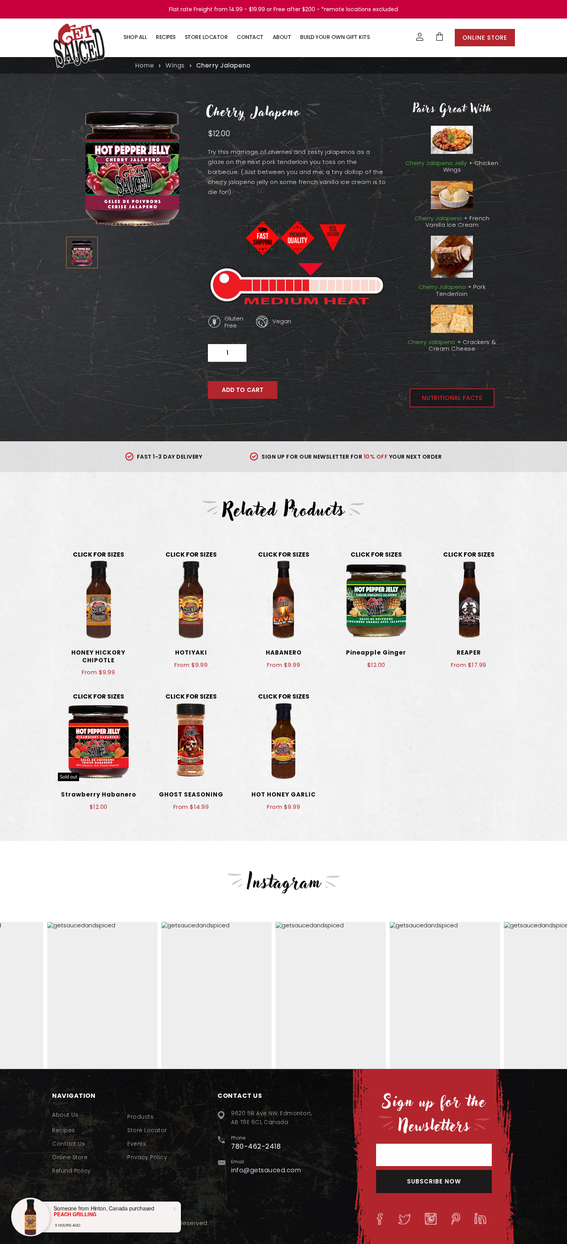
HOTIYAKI (191, 652)
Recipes (166, 37)
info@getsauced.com (266, 1170)
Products (140, 1117)
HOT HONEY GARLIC (283, 794)
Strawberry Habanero (98, 794)
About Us (65, 1115)
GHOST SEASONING (191, 794)
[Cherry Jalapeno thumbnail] (82, 252)
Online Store (484, 38)
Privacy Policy (147, 1157)
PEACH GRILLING (75, 1214)
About (282, 37)
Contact (250, 37)
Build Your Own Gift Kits (335, 37)
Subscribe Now (434, 1181)
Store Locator (206, 37)
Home (144, 65)
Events (136, 1144)
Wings (175, 65)
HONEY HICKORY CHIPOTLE (98, 656)
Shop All (135, 37)
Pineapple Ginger (376, 652)
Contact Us (68, 1144)
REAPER (469, 652)
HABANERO (284, 652)
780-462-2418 (256, 1146)
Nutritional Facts (452, 398)
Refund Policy (71, 1171)
